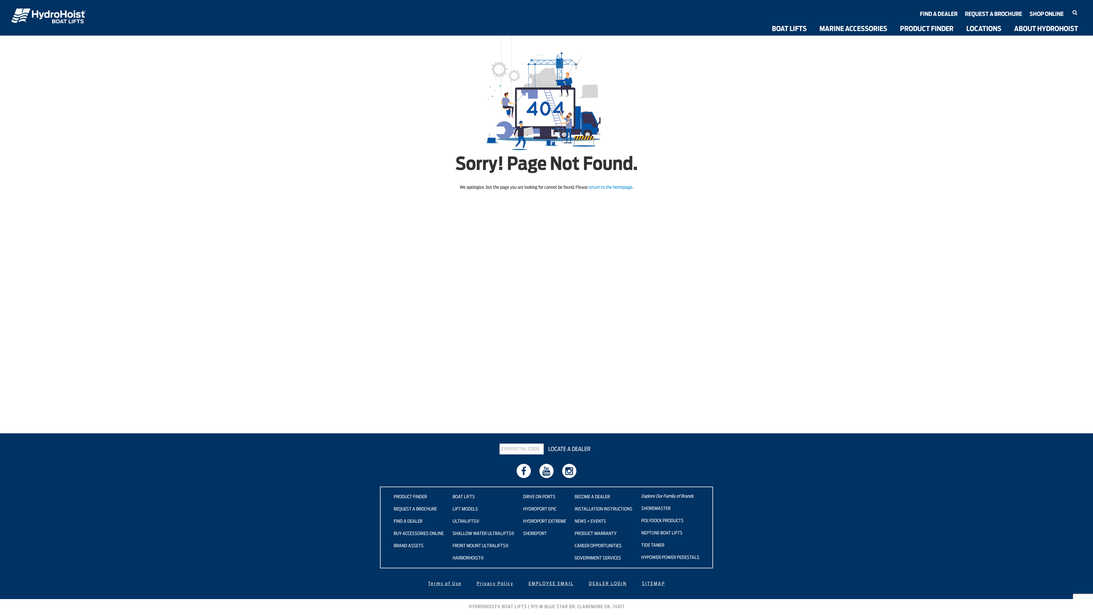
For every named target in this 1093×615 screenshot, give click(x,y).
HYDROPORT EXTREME (544, 521)
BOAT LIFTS (464, 497)
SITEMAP (653, 583)
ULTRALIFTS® (466, 521)
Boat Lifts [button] (789, 29)
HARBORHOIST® (468, 558)
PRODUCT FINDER (410, 497)
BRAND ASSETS (409, 546)
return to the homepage (610, 187)
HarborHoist (734, 25)
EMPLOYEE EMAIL (551, 583)
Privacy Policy (495, 583)
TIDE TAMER (652, 545)
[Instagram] (569, 471)
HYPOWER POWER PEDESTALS (670, 557)
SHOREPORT (535, 533)
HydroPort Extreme (821, 11)
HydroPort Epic (815, 3)
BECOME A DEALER (592, 497)
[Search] (1075, 12)
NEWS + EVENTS (590, 521)
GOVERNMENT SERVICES (598, 558)
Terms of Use (445, 583)
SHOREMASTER (656, 508)
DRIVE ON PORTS (539, 497)
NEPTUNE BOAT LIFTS (662, 533)
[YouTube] (546, 471)
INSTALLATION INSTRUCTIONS (603, 509)
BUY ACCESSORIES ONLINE (419, 533)
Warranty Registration (1050, 22)
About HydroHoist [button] (1046, 29)
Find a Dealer (939, 14)
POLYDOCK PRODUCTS (662, 520)
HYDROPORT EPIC (539, 509)
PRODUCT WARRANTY (596, 533)
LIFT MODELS (465, 509)
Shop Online (1047, 14)
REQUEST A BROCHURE (415, 509)
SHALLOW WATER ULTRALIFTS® (483, 533)
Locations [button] (983, 29)
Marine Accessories (853, 29)
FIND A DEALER (408, 521)
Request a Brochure (993, 14)
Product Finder (927, 29)
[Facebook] (524, 471)
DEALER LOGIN (608, 583)
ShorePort (809, 20)
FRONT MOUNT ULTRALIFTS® (481, 546)
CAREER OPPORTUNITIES (598, 546)
